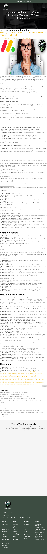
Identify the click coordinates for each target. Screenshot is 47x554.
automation (40, 373)
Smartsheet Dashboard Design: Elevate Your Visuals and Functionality (16, 392)
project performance (39, 381)
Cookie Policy (5, 549)
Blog (6, 371)
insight (24, 379)
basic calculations (4, 375)
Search (44, 386)
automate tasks (33, 373)
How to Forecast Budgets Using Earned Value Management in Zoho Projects (17, 398)
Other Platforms (6, 536)
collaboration (41, 375)
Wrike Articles (38, 536)
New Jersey (27, 533)
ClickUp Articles (38, 534)
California (26, 524)
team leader (32, 382)
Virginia (26, 540)
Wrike (3, 533)
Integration (15, 529)
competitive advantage (17, 376)
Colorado (26, 526)
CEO (28, 375)
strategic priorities (25, 382)
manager (43, 379)
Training (15, 533)
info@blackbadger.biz (7, 512)
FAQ (3, 542)
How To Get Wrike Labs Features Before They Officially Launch (14, 396)
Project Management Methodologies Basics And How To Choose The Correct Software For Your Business (22, 401)
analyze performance (14, 373)
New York (26, 534)
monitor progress (20, 381)
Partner (15, 371)
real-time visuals (4, 382)
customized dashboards (5, 378)
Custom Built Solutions (16, 535)
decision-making (31, 378)
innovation (20, 379)
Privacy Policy (5, 547)
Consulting (15, 524)
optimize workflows (29, 381)
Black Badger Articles (38, 525)
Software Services (22, 371)
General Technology (39, 527)
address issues (41, 371)
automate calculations (24, 373)
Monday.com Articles (40, 529)
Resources (5, 539)
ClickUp (4, 527)
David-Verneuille (26, 38)
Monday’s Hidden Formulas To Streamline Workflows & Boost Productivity (23, 33)
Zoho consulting (5, 529)
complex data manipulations (29, 376)
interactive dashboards (32, 379)
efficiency (2, 379)
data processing (15, 378)
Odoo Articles (38, 538)
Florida (25, 527)
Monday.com (13, 381)
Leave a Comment (31, 384)
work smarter (23, 384)
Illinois (25, 531)
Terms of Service (6, 543)
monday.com (10, 371)
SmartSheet (5, 524)
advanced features (4, 373)
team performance (40, 382)
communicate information (6, 376)
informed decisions (13, 379)
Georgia (26, 529)
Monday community (4, 381)
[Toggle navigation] (44, 7)
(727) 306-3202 (27, 1)
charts (30, 375)
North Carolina (27, 536)
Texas (25, 538)
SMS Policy (4, 545)
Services (15, 521)
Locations (27, 521)
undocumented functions (14, 384)
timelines (6, 384)
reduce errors (11, 382)
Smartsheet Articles (39, 539)
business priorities (22, 375)
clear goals (35, 375)
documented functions (41, 378)
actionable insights (33, 371)
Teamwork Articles (39, 532)
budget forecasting (13, 375)
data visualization (23, 378)
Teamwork (4, 531)
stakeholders (18, 382)
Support (15, 531)
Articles (37, 521)
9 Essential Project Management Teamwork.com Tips (12, 394)
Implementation (16, 526)
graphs (6, 379)
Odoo (3, 534)
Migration (15, 527)
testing (1, 384)
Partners (5, 521)
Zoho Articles (38, 531)
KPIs (39, 379)
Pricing (15, 539)
